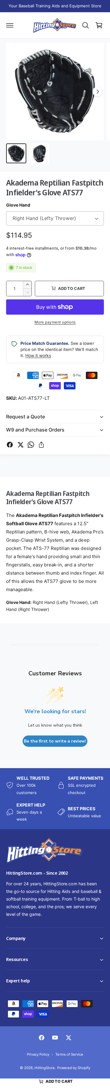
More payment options (55, 322)
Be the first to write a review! (55, 741)
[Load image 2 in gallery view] (39, 153)
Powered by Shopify (73, 1068)
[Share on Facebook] (9, 444)
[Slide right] (97, 91)
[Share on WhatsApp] (31, 444)
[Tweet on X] (20, 444)
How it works (38, 355)
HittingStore (45, 1068)
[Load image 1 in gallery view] (16, 153)
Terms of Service (69, 1054)
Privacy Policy (38, 1054)
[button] (0, 1090)
